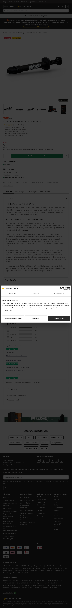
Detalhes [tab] (36, 293)
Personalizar (35, 318)
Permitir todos (58, 318)
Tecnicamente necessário (13, 318)
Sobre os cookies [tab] (59, 293)
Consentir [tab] (12, 293)
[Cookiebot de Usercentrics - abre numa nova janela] (61, 288)
